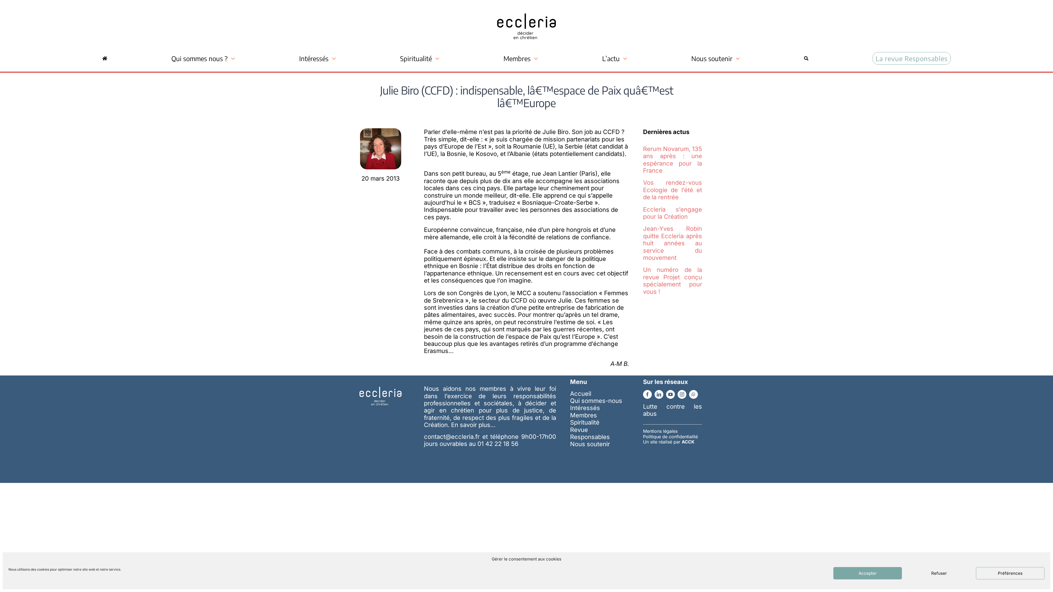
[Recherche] (806, 58)
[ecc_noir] (526, 8)
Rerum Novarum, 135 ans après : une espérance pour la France (672, 159)
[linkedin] (659, 394)
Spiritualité (584, 422)
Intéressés (585, 407)
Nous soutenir (590, 444)
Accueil (580, 393)
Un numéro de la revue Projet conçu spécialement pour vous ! (672, 280)
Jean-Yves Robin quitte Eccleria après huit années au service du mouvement (672, 243)
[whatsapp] (693, 394)
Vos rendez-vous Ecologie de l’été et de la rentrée (672, 190)
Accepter (868, 573)
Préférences (1010, 573)
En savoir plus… (473, 424)
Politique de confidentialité (670, 436)
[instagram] (682, 394)
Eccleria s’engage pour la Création (672, 213)
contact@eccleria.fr (453, 436)
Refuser (939, 573)
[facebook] (647, 394)
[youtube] (670, 394)
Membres (583, 415)
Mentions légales (660, 431)
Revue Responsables (590, 433)
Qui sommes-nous (596, 400)
